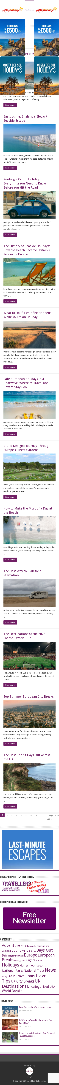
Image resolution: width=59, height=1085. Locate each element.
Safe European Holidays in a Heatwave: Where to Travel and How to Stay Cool (26, 383)
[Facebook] (28, 1077)
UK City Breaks (22, 981)
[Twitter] (30, 1077)
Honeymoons (29, 965)
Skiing (4, 977)
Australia (32, 946)
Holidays (10, 965)
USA (52, 987)
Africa (24, 945)
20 (37, 815)
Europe (30, 955)
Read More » (10, 105)
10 (31, 815)
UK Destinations (21, 983)
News (50, 970)
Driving (7, 955)
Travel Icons (25, 976)
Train (11, 976)
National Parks (12, 971)
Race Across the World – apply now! (35, 1007)
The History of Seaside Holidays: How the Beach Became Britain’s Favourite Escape (26, 250)
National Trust (34, 971)
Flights (30, 960)
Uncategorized (38, 987)
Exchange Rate (19, 961)
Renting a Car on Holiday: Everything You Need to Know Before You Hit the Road (24, 183)
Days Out (44, 950)
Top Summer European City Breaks (28, 696)
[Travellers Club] (29, 7)
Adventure (11, 945)
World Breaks (12, 991)
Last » (49, 819)
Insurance (42, 966)
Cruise (33, 951)
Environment (17, 956)
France (39, 960)
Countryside (20, 950)
